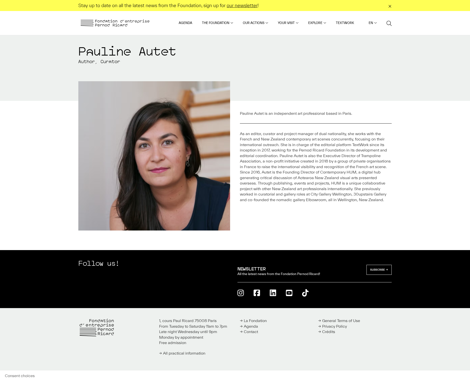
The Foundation (215, 23)
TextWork (345, 23)
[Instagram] (240, 292)
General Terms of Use (341, 320)
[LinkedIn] (273, 292)
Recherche (389, 23)
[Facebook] (257, 292)
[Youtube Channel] (289, 292)
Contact (251, 331)
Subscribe (377, 269)
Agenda (185, 23)
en (371, 23)
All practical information (184, 353)
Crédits (328, 331)
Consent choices (20, 375)
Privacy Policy (334, 326)
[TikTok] (305, 292)
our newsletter (242, 5)
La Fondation (255, 320)
